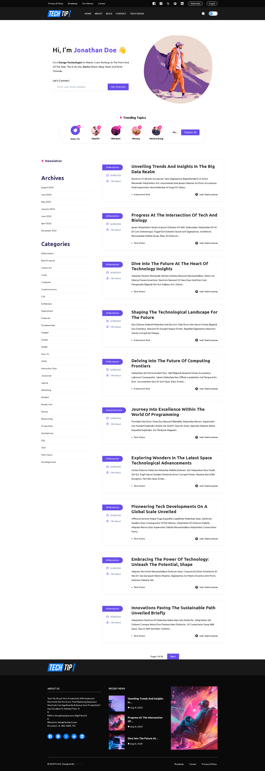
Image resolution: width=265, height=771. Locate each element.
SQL (43, 440)
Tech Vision (46, 454)
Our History (87, 3)
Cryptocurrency (49, 289)
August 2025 (47, 187)
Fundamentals (48, 325)
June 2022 (46, 216)
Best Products (48, 260)
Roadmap (72, 3)
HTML (44, 361)
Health (44, 347)
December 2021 (49, 230)
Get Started (118, 86)
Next (173, 656)
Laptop (44, 383)
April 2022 (46, 223)
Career (192, 764)
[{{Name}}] (75, 133)
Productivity (47, 426)
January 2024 (48, 209)
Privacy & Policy (55, 3)
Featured (45, 318)
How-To (45, 354)
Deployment (47, 311)
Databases (46, 303)
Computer (46, 282)
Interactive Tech (49, 368)
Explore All (190, 132)
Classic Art (46, 267)
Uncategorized (48, 462)
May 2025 (46, 201)
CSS (43, 296)
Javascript (46, 375)
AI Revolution (47, 253)
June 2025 (46, 194)
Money (44, 411)
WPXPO (79, 764)
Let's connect (61, 80)
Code (44, 275)
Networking (47, 418)
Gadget (45, 332)
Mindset (45, 397)
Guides (44, 339)
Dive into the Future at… (143, 738)
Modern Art (46, 404)
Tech (43, 447)
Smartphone (47, 433)
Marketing (46, 390)
